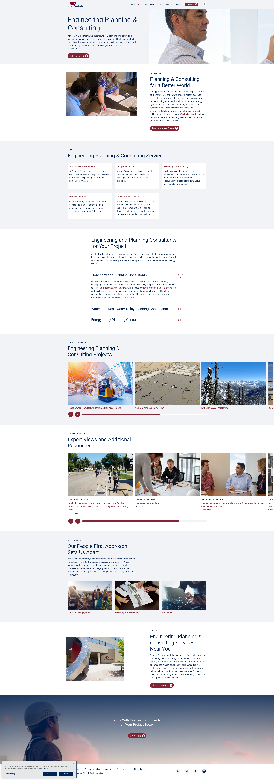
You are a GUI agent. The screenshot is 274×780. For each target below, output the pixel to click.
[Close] (73, 763)
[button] (70, 414)
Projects (161, 4)
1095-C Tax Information (93, 773)
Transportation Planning (127, 196)
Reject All (50, 774)
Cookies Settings (10, 774)
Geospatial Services (125, 166)
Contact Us (190, 4)
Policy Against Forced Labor (96, 769)
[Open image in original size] (75, 4)
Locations (129, 769)
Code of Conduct (116, 769)
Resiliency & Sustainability (176, 166)
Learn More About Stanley (163, 128)
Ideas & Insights (148, 4)
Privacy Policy (43, 768)
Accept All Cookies (66, 774)
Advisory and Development (82, 166)
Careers (169, 4)
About (178, 4)
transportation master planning (157, 288)
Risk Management (78, 196)
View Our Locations (160, 685)
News (136, 769)
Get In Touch (135, 736)
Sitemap (78, 773)
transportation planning (157, 281)
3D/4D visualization (189, 114)
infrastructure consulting (114, 288)
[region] (39, 769)
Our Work (133, 4)
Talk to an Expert (77, 56)
